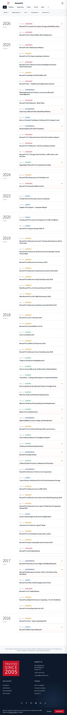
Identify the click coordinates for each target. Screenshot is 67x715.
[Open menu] (62, 3)
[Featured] (48, 7)
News (42, 7)
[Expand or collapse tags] (63, 12)
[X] (21, 703)
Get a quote (6, 693)
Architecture (6, 688)
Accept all (59, 711)
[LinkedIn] (40, 703)
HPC (26, 12)
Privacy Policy (12, 712)
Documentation (7, 690)
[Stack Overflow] (45, 703)
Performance (46, 12)
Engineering (20, 7)
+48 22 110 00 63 (39, 672)
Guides (29, 7)
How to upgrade (39, 685)
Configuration (35, 12)
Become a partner (39, 690)
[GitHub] (31, 703)
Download (6, 685)
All (4, 7)
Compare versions (39, 688)
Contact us (37, 693)
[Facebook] (26, 703)
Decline (49, 711)
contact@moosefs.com (41, 675)
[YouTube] (36, 703)
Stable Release (17, 12)
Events (36, 7)
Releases (11, 7)
